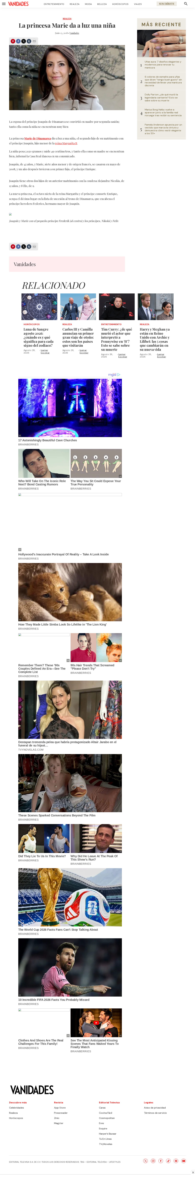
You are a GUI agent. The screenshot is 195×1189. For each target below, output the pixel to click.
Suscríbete (166, 3)
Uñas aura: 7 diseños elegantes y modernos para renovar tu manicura (163, 64)
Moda (88, 4)
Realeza (75, 4)
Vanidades (74, 33)
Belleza (102, 4)
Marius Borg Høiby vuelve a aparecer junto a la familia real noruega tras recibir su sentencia (163, 112)
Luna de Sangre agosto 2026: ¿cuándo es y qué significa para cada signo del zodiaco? (38, 337)
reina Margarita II (66, 143)
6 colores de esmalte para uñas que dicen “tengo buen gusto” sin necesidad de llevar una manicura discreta (163, 81)
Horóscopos (120, 4)
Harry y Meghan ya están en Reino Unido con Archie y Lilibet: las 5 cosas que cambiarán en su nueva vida (155, 339)
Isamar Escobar (45, 351)
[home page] (18, 3)
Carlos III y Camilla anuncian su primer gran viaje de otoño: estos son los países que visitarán (78, 337)
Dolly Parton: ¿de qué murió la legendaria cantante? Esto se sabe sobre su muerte (161, 97)
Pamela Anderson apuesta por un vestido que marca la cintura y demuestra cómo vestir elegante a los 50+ (163, 129)
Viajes (138, 4)
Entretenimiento (54, 4)
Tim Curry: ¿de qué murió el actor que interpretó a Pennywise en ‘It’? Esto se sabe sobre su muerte (116, 339)
